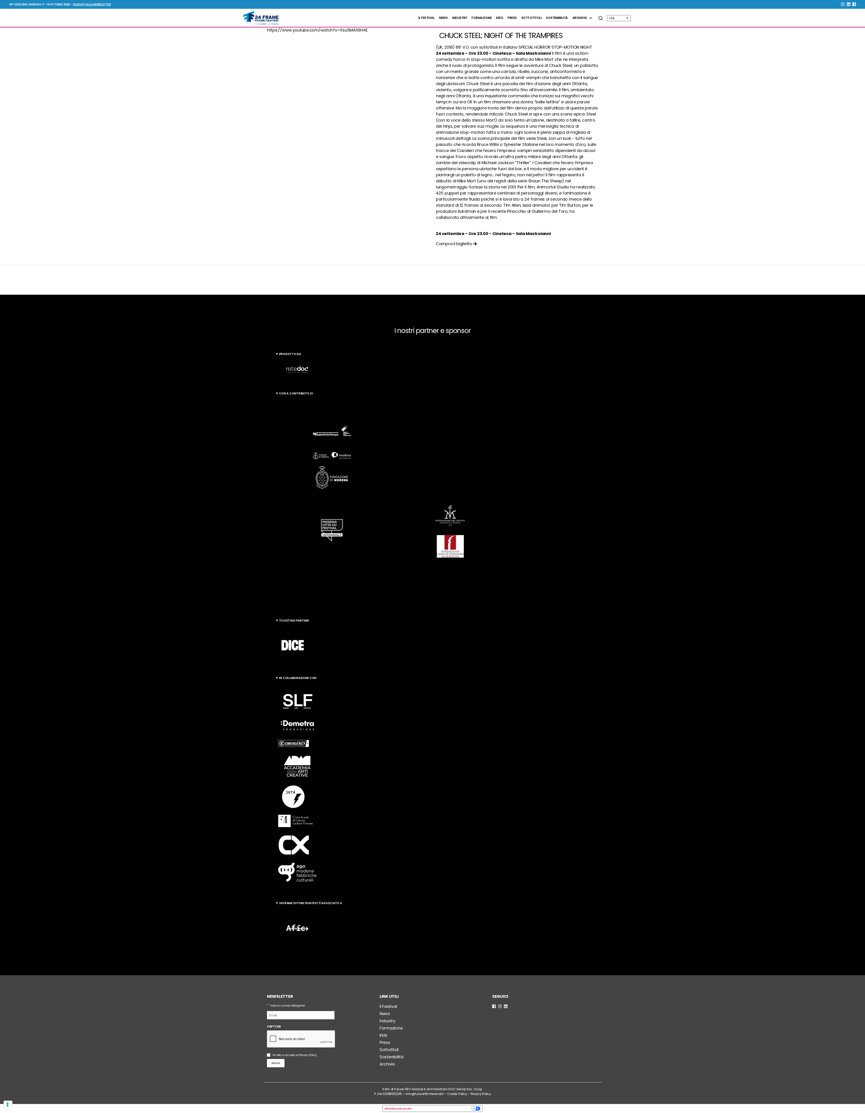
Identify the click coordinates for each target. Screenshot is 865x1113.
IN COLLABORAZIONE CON (297, 678)
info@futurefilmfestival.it (425, 1094)
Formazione (481, 18)
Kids (499, 18)
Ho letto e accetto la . (295, 1055)
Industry (459, 18)
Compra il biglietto (454, 244)
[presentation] (301, 1039)
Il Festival (426, 18)
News (443, 18)
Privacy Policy (308, 1055)
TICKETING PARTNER (294, 620)
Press (512, 18)
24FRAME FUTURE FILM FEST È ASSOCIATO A (310, 903)
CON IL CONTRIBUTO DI (296, 393)
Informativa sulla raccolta (398, 1108)
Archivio (579, 18)
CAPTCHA (274, 1026)
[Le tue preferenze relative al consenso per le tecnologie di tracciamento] (8, 1105)
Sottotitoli (531, 18)
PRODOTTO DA (290, 354)
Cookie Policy (457, 1094)
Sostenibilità (557, 18)
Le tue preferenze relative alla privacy (442, 1108)
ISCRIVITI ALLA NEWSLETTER (92, 4)
